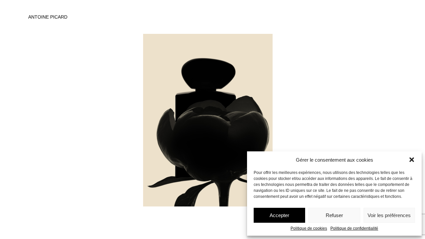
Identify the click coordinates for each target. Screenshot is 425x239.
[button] (411, 159)
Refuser (334, 215)
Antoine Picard (47, 17)
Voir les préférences (389, 215)
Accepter (279, 215)
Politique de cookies (309, 228)
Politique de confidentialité (354, 228)
